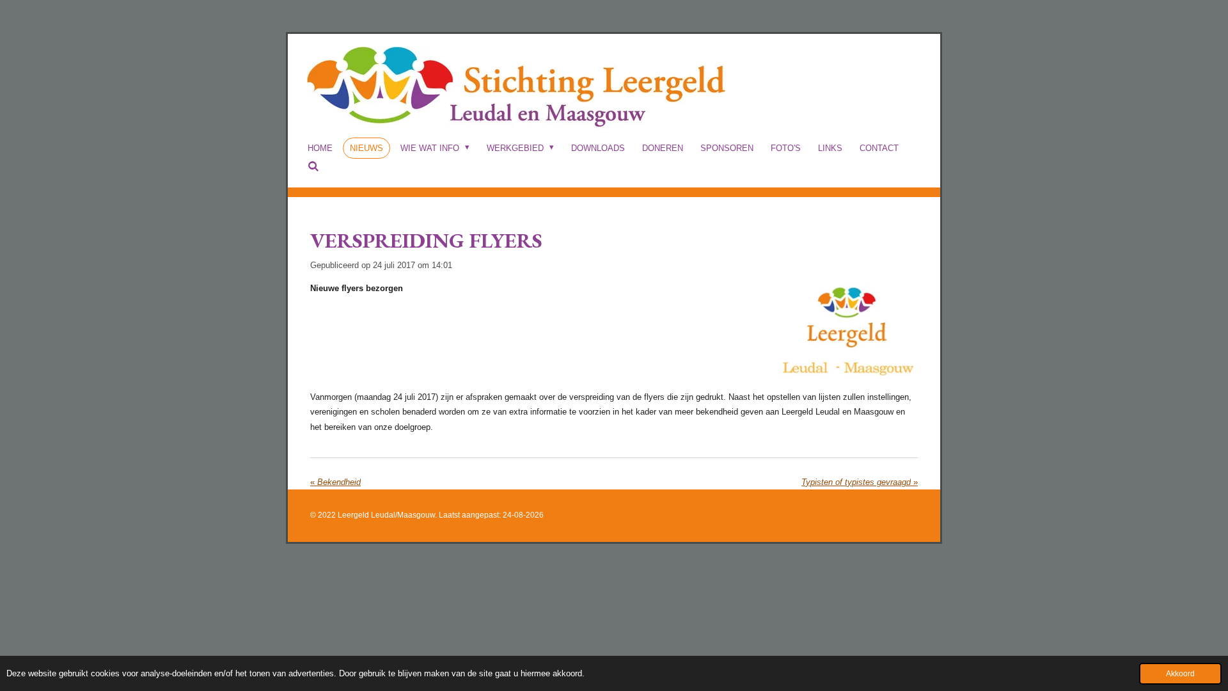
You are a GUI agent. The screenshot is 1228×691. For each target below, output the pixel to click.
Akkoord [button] (1180, 673)
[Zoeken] (313, 167)
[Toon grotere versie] (848, 331)
